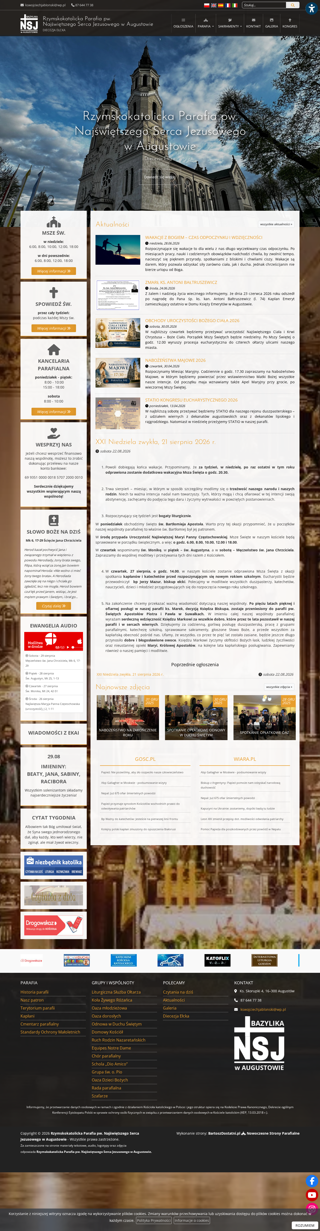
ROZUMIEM (305, 1225)
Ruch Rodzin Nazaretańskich (119, 1040)
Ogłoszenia (183, 26)
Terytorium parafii (37, 1008)
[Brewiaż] (224, 960)
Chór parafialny (106, 1056)
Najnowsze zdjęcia (123, 687)
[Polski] (207, 5)
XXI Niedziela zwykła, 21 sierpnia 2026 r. (156, 442)
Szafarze (100, 1096)
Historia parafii (34, 992)
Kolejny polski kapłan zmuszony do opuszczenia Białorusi (138, 829)
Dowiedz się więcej (160, 177)
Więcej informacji (52, 271)
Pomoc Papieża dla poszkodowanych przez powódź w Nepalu (241, 829)
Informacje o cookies (192, 1220)
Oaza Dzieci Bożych (110, 1080)
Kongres (289, 26)
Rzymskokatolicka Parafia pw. (87, 24)
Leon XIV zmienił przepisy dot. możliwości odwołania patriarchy (242, 819)
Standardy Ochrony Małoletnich (50, 1032)
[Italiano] (235, 5)
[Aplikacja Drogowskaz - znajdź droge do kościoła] (53, 925)
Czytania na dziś (178, 992)
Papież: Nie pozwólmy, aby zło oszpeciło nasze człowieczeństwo (142, 772)
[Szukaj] (293, 5)
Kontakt (253, 26)
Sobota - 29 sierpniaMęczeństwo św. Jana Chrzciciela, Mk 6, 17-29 (53, 660)
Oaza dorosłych (106, 1016)
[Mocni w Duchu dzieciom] (36, 960)
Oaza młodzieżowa (109, 1008)
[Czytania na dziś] (53, 895)
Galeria (271, 26)
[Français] (227, 5)
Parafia (204, 26)
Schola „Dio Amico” (110, 1064)
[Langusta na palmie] (130, 960)
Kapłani (27, 1016)
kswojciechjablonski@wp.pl (45, 5)
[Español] (221, 5)
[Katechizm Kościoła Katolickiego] (83, 960)
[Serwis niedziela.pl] (271, 960)
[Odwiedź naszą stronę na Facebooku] (312, 1181)
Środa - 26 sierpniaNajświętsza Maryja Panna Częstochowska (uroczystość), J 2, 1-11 (53, 704)
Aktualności (112, 224)
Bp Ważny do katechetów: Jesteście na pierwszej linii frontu (139, 819)
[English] (213, 5)
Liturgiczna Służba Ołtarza (116, 992)
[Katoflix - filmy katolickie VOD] (177, 960)
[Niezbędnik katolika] (53, 865)
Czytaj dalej (52, 606)
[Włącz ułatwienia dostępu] (312, 8)
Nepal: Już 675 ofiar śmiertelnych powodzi (128, 793)
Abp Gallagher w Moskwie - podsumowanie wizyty (134, 783)
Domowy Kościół (107, 1032)
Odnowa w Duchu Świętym (117, 1024)
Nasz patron (32, 1000)
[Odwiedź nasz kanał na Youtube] (312, 1195)
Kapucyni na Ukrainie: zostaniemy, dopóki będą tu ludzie (238, 808)
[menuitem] (183, 23)
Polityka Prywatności (154, 1220)
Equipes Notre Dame (111, 1048)
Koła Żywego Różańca (112, 1000)
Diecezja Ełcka (176, 1016)
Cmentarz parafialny (39, 1024)
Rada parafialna (106, 1088)
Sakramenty (229, 26)
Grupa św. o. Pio (107, 1072)
